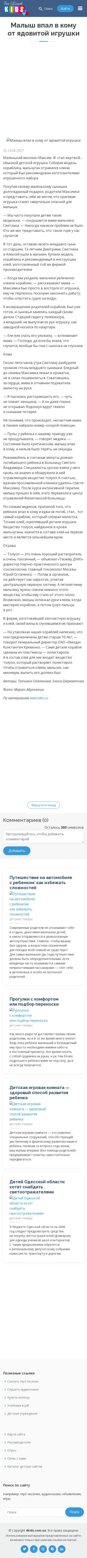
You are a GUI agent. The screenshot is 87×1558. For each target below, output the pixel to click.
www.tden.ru (39, 698)
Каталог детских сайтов (24, 1466)
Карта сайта (16, 1434)
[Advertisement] (43, 91)
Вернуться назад (43, 805)
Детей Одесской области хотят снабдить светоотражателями (37, 1186)
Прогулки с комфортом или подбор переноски (34, 1002)
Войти (65, 9)
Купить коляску (18, 1397)
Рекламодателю (19, 1442)
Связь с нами (16, 1458)
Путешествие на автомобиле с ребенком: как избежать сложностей (41, 882)
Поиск (45, 8)
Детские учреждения (22, 1413)
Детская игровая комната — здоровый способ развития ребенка (39, 1092)
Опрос (11, 1450)
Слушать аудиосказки (22, 1389)
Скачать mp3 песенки (22, 1381)
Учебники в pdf (18, 1405)
